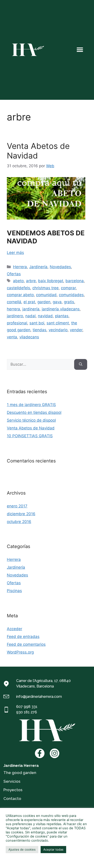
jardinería (30, 309)
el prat (29, 302)
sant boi (36, 323)
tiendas (39, 330)
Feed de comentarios (26, 644)
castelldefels (18, 288)
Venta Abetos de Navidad (31, 428)
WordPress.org (20, 652)
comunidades (71, 294)
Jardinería (38, 266)
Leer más (15, 252)
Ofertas (14, 274)
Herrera (20, 266)
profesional (17, 323)
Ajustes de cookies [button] (22, 849)
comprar (68, 288)
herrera (13, 309)
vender (76, 330)
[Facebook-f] (39, 753)
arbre (31, 280)
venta (12, 337)
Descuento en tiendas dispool (34, 412)
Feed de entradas (23, 636)
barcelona (74, 280)
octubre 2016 (19, 521)
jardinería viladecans (61, 309)
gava (57, 302)
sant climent (58, 323)
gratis (69, 302)
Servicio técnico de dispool (31, 420)
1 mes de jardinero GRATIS (31, 404)
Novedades (60, 266)
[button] (80, 50)
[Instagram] (54, 753)
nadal (30, 316)
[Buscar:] (40, 364)
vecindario (58, 330)
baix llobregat (50, 280)
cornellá (14, 302)
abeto (18, 280)
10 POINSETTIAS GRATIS (30, 436)
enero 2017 (17, 506)
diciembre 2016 (21, 514)
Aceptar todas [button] (53, 849)
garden (43, 302)
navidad (45, 316)
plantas (61, 316)
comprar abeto (20, 294)
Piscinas (14, 590)
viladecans (29, 337)
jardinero (15, 316)
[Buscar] (80, 364)
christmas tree (45, 288)
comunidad (46, 294)
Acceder (14, 628)
